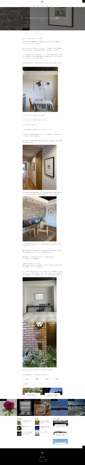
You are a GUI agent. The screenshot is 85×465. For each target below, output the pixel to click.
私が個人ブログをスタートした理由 (60, 444)
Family (27, 427)
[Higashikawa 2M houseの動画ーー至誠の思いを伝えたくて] (37, 428)
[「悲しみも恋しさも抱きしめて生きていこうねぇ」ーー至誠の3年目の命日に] (37, 422)
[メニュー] (83, 1)
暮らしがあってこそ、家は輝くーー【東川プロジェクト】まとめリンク (60, 435)
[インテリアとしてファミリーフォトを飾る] (32, 391)
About (38, 5)
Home (34, 5)
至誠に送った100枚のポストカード (27, 426)
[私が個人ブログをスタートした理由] (60, 441)
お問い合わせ (45, 459)
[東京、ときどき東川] (42, 2)
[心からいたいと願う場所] (37, 433)
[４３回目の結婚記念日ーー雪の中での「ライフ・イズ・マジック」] (19, 422)
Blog (46, 5)
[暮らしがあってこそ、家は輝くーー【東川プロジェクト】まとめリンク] (60, 432)
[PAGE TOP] (83, 447)
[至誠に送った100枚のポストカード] (19, 428)
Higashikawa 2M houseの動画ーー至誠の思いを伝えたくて (45, 427)
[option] (8, 407)
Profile (42, 5)
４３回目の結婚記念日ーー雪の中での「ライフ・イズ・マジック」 (27, 421)
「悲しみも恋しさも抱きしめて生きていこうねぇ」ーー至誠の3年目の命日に (45, 421)
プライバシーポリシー (40, 459)
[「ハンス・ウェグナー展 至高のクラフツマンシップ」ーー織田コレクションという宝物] (19, 433)
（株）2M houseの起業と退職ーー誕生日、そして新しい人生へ (60, 426)
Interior (26, 29)
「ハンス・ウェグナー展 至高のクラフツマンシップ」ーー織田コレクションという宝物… (27, 433)
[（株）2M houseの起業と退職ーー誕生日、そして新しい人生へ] (60, 423)
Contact (50, 5)
